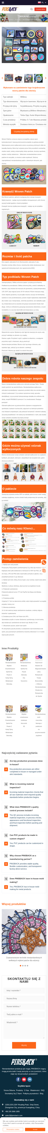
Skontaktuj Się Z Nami (13, 1093)
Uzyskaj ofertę (40, 9)
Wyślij (24, 1045)
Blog (41, 1093)
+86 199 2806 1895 (12, 1111)
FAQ (42, 1090)
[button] (20, 965)
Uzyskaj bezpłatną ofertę (24, 132)
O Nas (26, 1090)
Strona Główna (8, 20)
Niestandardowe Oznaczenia (32, 20)
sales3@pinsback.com (13, 1115)
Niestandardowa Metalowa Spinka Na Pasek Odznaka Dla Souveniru (25, 672)
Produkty (18, 20)
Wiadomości (35, 1090)
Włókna (45, 20)
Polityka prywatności (31, 1093)
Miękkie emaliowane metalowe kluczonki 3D (24, 720)
